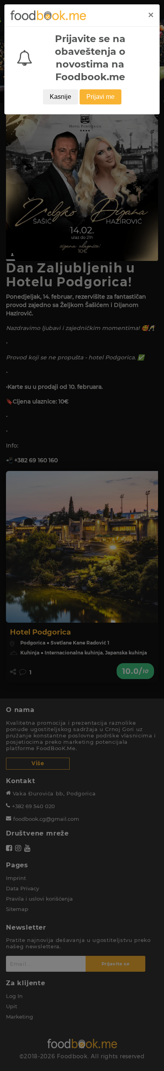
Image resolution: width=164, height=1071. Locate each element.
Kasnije (60, 96)
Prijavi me (100, 96)
